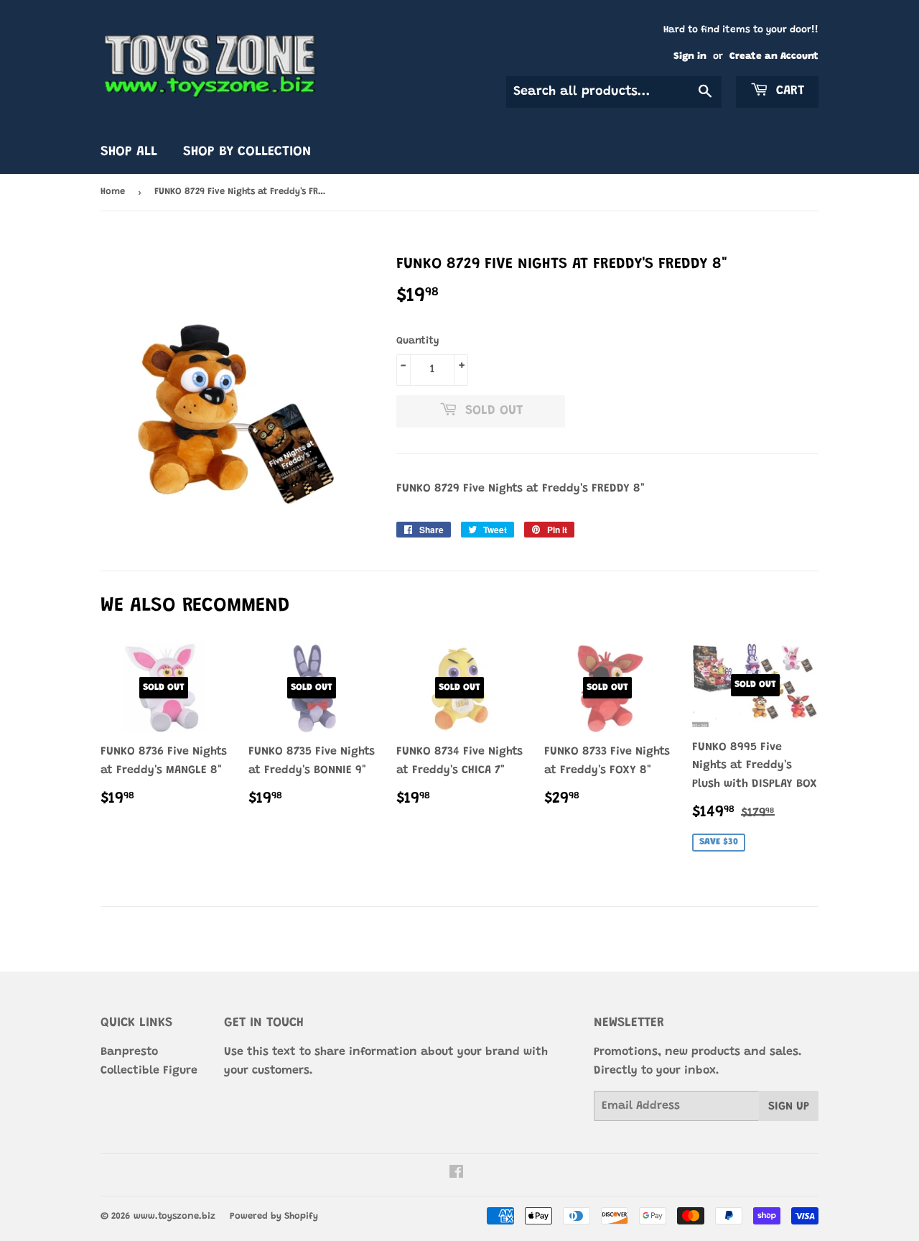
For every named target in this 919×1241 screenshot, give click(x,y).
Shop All (129, 152)
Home (113, 191)
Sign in (689, 57)
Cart (788, 91)
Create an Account (773, 57)
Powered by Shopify (274, 1216)
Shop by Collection (247, 152)
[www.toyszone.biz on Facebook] (456, 1174)
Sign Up (788, 1106)
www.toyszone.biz (174, 1216)
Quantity (417, 341)
